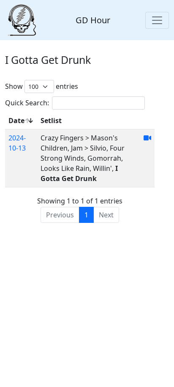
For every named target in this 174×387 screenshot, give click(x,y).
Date (16, 120)
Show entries (41, 86)
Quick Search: (27, 102)
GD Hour (93, 20)
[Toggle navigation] (157, 20)
